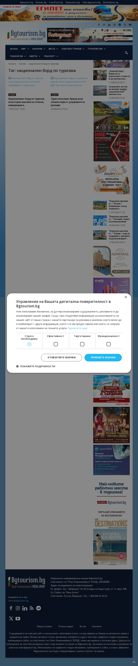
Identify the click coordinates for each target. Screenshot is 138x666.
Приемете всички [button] (103, 357)
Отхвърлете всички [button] (62, 357)
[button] (35, 366)
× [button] (125, 297)
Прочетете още (77, 328)
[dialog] (69, 333)
